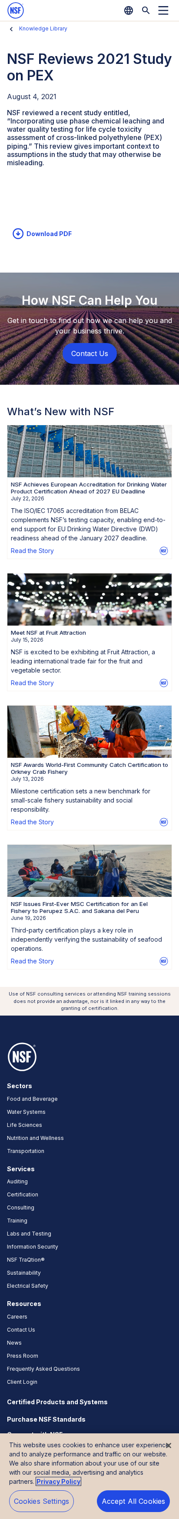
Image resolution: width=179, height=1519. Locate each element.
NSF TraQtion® (26, 1259)
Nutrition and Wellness (35, 1138)
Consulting (20, 1207)
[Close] (168, 1445)
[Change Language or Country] (128, 10)
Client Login (22, 1382)
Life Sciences (24, 1125)
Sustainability (24, 1272)
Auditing (17, 1181)
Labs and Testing (29, 1233)
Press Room (22, 1355)
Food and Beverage (32, 1099)
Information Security (32, 1246)
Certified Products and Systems (57, 1402)
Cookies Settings (42, 1501)
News (14, 1342)
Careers (17, 1316)
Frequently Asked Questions (43, 1369)
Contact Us (21, 1329)
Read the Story (32, 550)
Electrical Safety (27, 1285)
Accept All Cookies (134, 1501)
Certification (22, 1194)
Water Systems (26, 1112)
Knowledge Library (43, 28)
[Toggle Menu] (163, 10)
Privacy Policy (58, 1481)
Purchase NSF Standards (46, 1419)
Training (17, 1220)
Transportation (25, 1151)
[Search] (146, 10)
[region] (89, 1476)
